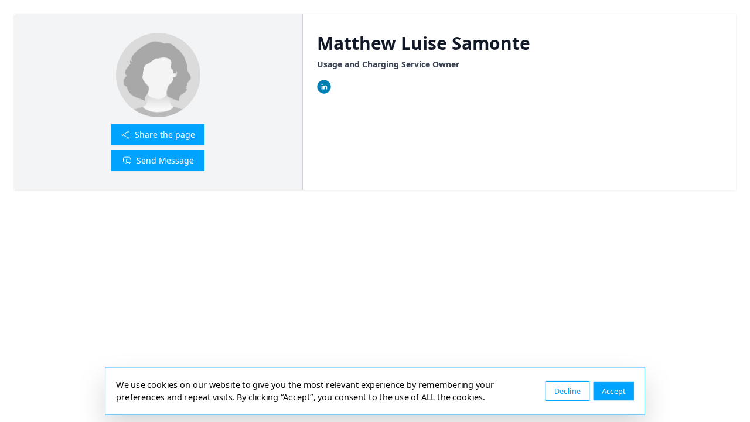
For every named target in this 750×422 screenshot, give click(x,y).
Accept (614, 391)
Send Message (165, 160)
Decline (567, 391)
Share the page (165, 134)
